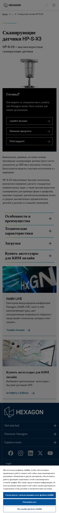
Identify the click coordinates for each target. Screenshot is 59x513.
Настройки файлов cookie (29, 509)
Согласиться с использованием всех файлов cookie (29, 495)
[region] (29, 489)
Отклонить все (30, 502)
